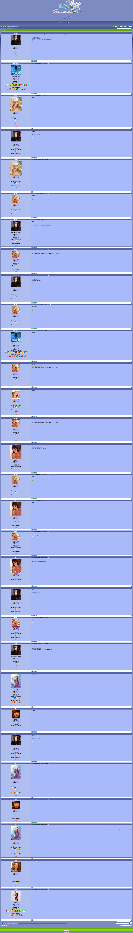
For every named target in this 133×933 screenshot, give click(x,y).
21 (48, 617)
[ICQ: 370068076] (35, 732)
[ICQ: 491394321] (35, 472)
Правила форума (71, 22)
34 (15, 26)
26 (48, 763)
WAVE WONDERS (3, 28)
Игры (14, 28)
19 (48, 557)
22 (48, 643)
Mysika (15, 193)
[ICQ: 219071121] (35, 217)
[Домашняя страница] (35, 93)
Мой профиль (69, 16)
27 (48, 799)
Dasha (16, 673)
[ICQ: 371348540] (35, 416)
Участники (65, 22)
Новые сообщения (59, 22)
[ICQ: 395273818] (35, 61)
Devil (16, 889)
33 (14, 26)
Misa (16, 708)
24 (48, 708)
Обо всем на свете (10, 28)
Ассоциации (18, 28)
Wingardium (16, 63)
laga (16, 860)
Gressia (16, 95)
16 (48, 474)
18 (48, 531)
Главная (63, 16)
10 (50, 304)
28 (48, 824)
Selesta (15, 33)
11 (50, 330)
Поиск (76, 22)
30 (48, 889)
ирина (16, 444)
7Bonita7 (16, 388)
